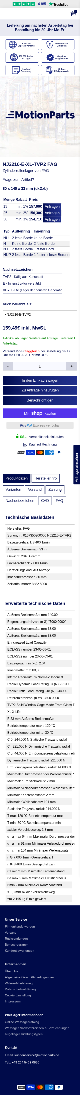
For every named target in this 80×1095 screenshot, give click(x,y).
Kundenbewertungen (19, 950)
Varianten (13, 489)
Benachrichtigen (40, 400)
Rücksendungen (16, 938)
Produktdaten (17, 478)
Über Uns (11, 971)
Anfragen (52, 206)
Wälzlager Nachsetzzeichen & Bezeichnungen (37, 1028)
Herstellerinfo (45, 478)
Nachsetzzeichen (20, 501)
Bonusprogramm (16, 944)
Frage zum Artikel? (18, 180)
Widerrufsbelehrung (19, 983)
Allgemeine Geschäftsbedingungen (29, 977)
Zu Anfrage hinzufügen (40, 390)
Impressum (13, 1001)
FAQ (59, 501)
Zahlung (55, 489)
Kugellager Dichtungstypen (24, 1034)
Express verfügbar (46, 425)
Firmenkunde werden (20, 926)
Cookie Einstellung (18, 995)
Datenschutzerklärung (20, 989)
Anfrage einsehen (76, 464)
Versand (35, 489)
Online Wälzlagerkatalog (22, 1022)
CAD (45, 501)
